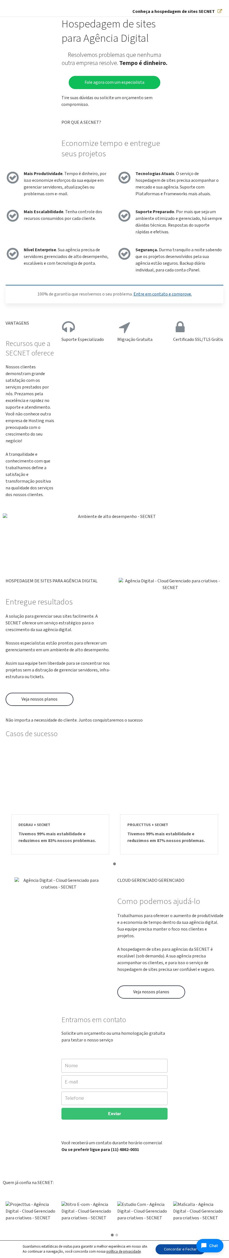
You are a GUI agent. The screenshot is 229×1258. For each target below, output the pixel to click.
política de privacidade (123, 1251)
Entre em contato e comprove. (162, 294)
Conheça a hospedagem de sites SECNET (173, 12)
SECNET (19, 11)
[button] (114, 864)
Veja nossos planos (40, 699)
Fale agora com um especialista (114, 82)
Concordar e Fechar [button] (180, 1249)
